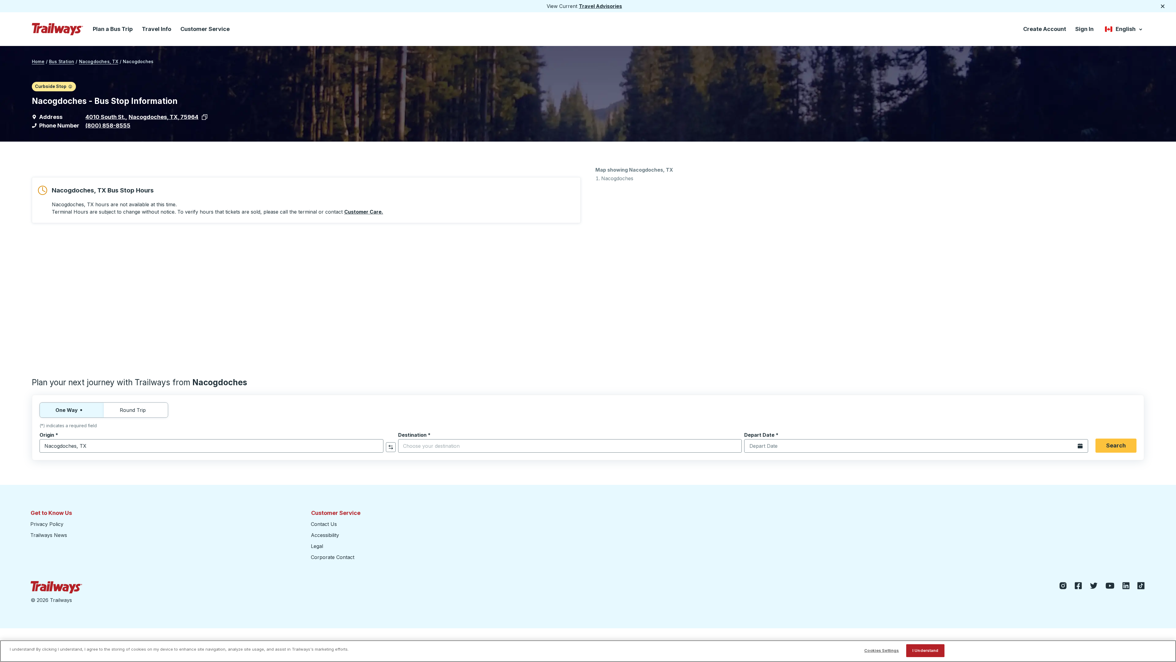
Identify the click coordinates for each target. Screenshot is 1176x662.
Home (38, 61)
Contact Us (324, 524)
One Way (66, 410)
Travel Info (156, 29)
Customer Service (205, 29)
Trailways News (48, 535)
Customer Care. (363, 212)
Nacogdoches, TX (98, 61)
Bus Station (61, 61)
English (1124, 30)
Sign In (1084, 29)
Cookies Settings (881, 650)
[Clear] (376, 446)
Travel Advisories (600, 6)
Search (1116, 445)
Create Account (1044, 29)
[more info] (70, 86)
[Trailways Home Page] (57, 29)
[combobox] (211, 446)
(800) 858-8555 (107, 125)
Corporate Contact (332, 557)
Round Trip (133, 410)
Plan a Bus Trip (113, 29)
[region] (588, 651)
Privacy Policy (46, 524)
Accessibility (325, 535)
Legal (317, 546)
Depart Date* (761, 435)
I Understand (925, 650)
